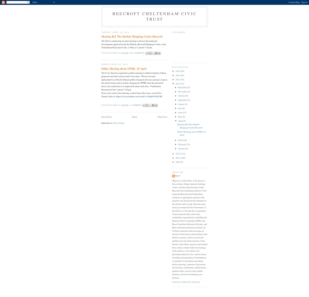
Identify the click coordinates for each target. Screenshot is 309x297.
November (183, 91)
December (182, 87)
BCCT (177, 176)
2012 (178, 153)
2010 (178, 162)
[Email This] (147, 53)
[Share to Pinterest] (159, 53)
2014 (178, 79)
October (182, 95)
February (182, 144)
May (180, 116)
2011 (178, 157)
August (181, 104)
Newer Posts (106, 116)
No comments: (137, 53)
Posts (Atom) (118, 122)
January (181, 148)
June (180, 112)
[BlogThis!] (150, 53)
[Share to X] (153, 53)
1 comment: (136, 105)
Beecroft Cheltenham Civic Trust (154, 16)
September (183, 99)
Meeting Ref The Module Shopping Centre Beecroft (131, 36)
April (180, 120)
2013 (178, 83)
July (180, 108)
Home (134, 116)
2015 (178, 75)
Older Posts (162, 116)
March (181, 140)
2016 (178, 71)
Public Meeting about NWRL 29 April (123, 68)
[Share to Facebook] (156, 53)
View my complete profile (186, 282)
